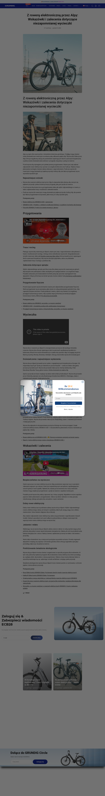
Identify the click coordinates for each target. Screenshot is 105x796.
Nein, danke (68, 409)
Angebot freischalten (68, 403)
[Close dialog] (83, 382)
